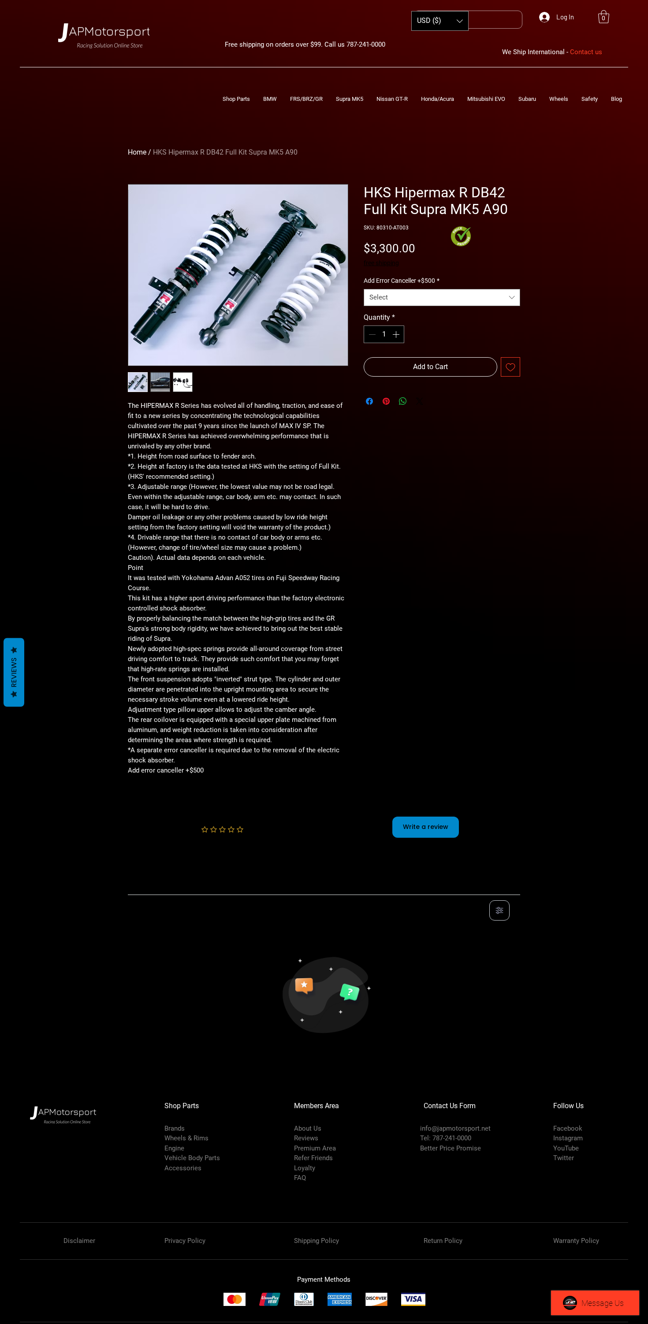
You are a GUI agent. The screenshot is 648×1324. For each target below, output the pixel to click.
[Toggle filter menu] (499, 910)
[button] (603, 16)
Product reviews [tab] (161, 884)
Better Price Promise (450, 1148)
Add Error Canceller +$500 (401, 280)
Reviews (14, 673)
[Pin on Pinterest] (386, 401)
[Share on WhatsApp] (403, 401)
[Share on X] (419, 401)
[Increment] (397, 334)
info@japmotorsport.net (455, 1128)
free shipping (381, 262)
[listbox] (440, 21)
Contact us (586, 52)
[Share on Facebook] (369, 401)
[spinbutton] (384, 334)
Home (137, 152)
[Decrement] (371, 334)
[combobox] (442, 297)
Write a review (425, 826)
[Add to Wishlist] (510, 367)
